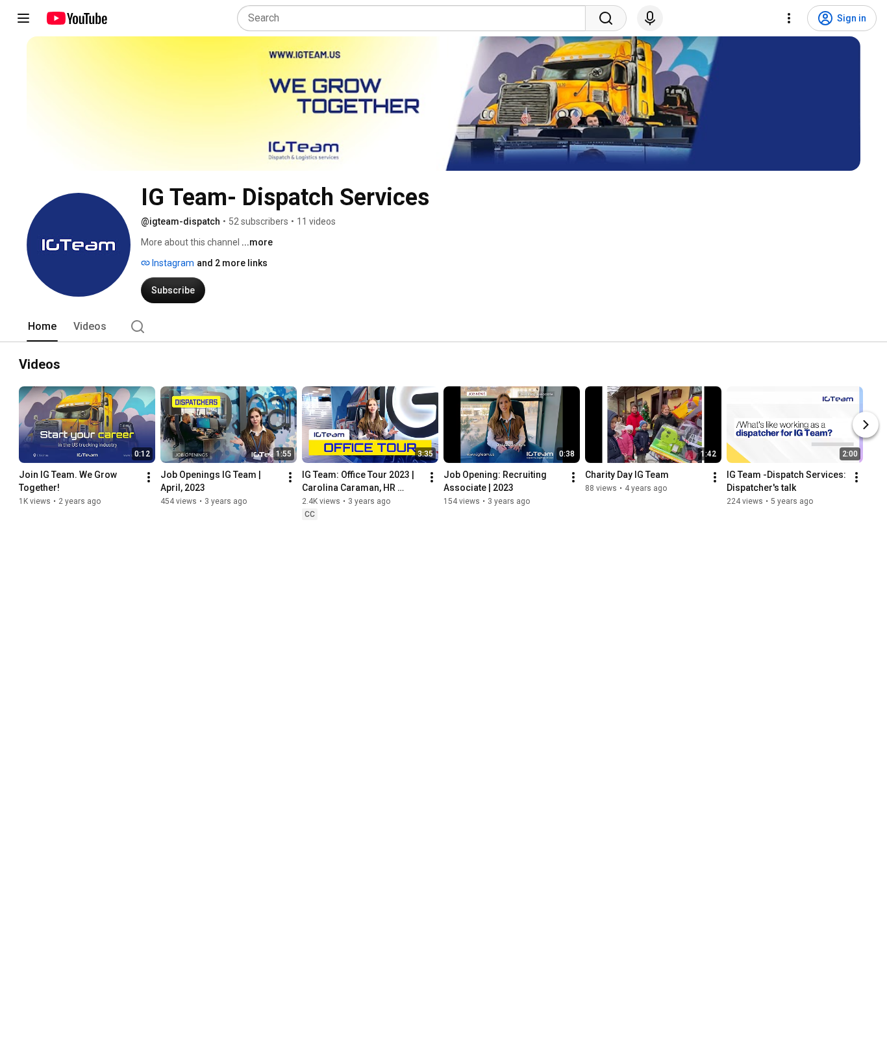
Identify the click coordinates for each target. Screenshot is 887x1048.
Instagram (172, 263)
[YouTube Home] (76, 18)
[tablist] (443, 326)
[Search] (606, 18)
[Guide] (23, 18)
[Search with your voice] (650, 18)
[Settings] (789, 18)
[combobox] (415, 18)
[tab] (42, 326)
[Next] (866, 425)
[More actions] (149, 477)
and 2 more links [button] (232, 263)
